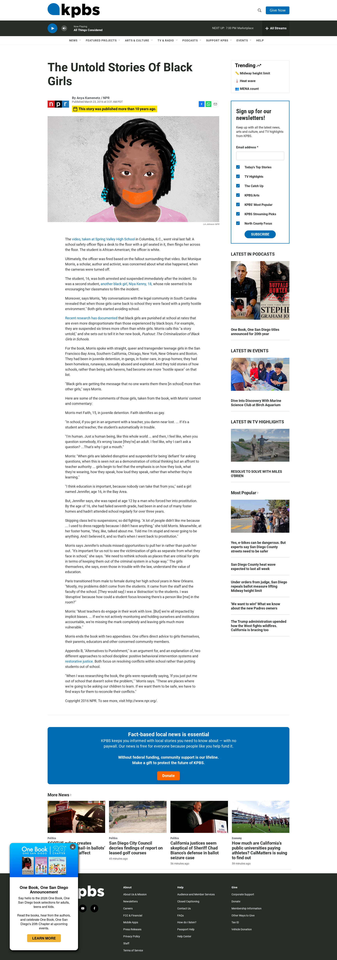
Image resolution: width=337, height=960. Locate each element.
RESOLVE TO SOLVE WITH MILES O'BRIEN (256, 473)
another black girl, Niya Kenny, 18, (126, 284)
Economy (237, 838)
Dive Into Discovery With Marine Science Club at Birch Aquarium (256, 403)
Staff (126, 943)
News (73, 40)
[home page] (74, 10)
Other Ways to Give (243, 915)
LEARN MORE (44, 938)
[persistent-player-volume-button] (64, 28)
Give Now (278, 10)
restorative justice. (79, 661)
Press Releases (132, 929)
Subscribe (260, 234)
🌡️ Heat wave (245, 81)
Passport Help (185, 929)
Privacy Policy (131, 936)
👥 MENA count (247, 89)
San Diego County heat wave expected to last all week (253, 566)
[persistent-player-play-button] (52, 28)
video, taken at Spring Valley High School (103, 239)
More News (58, 794)
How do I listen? (186, 922)
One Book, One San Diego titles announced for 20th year (255, 331)
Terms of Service (133, 950)
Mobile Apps (130, 922)
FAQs (180, 915)
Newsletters (130, 901)
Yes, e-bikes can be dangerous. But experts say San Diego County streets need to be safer (258, 547)
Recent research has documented (91, 318)
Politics (52, 838)
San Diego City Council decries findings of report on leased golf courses (136, 848)
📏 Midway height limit (252, 73)
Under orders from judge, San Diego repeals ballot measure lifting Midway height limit (259, 586)
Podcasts (190, 40)
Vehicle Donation (241, 929)
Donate (168, 775)
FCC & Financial (132, 915)
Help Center (184, 936)
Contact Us (184, 908)
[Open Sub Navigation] (80, 40)
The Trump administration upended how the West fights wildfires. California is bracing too (258, 625)
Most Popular (243, 492)
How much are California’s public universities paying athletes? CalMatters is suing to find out (259, 850)
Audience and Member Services (196, 894)
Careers (128, 908)
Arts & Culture (137, 40)
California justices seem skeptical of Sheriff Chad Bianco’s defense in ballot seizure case (194, 850)
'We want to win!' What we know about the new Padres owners (255, 606)
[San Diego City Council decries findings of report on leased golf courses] (138, 817)
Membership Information (246, 908)
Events (242, 40)
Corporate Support (242, 894)
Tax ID (235, 922)
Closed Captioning (188, 901)
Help (260, 40)
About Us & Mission (135, 894)
